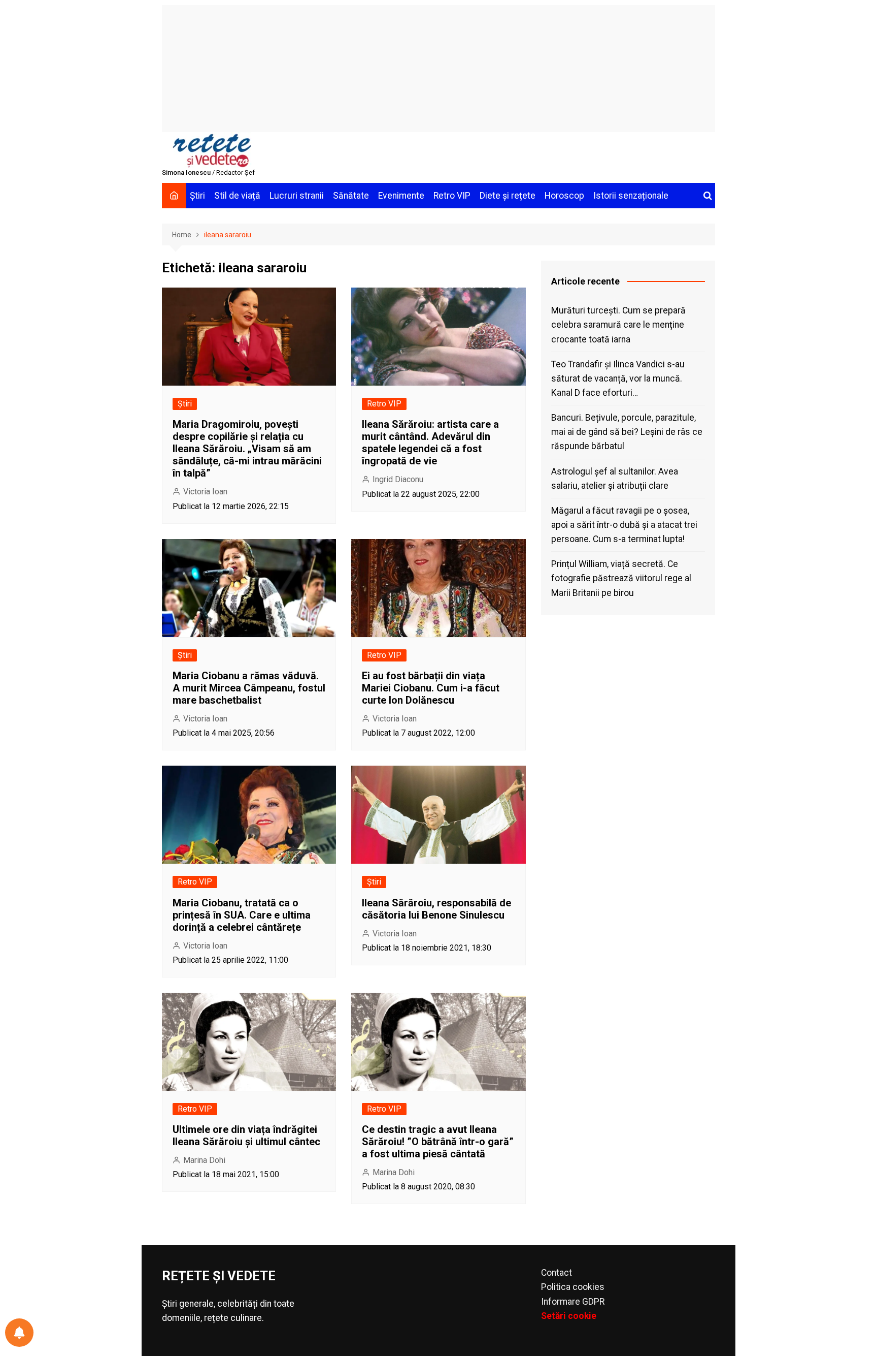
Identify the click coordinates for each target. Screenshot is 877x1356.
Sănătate (351, 196)
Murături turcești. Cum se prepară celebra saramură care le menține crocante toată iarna (618, 324)
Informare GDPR (572, 1302)
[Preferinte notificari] (19, 1332)
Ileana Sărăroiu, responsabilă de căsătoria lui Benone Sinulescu (436, 909)
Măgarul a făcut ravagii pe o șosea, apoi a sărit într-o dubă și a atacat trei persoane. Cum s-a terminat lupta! (624, 525)
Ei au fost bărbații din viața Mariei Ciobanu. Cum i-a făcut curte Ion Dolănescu (430, 688)
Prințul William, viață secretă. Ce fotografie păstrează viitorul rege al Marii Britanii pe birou (621, 578)
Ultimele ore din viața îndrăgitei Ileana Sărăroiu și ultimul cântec (246, 1135)
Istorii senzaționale (630, 196)
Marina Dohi (204, 1160)
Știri (197, 196)
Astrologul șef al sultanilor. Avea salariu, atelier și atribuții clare (614, 478)
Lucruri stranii (296, 196)
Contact (556, 1273)
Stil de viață (237, 196)
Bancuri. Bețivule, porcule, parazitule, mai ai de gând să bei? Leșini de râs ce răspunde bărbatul (626, 432)
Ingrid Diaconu (398, 479)
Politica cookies (572, 1287)
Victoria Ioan (205, 491)
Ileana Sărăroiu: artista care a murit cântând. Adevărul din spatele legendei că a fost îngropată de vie (430, 442)
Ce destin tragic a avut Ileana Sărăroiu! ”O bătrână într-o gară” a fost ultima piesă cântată (438, 1141)
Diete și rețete (507, 196)
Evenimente (401, 196)
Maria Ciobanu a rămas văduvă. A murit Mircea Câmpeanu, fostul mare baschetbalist (249, 688)
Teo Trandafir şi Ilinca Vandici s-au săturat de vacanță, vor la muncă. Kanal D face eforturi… (618, 378)
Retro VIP (451, 196)
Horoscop (564, 196)
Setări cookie (568, 1316)
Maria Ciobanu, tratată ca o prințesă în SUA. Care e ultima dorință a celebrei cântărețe (242, 915)
